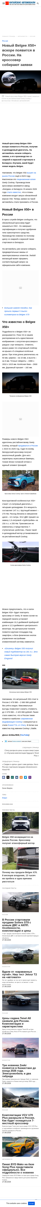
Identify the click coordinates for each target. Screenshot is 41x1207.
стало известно (14, 192)
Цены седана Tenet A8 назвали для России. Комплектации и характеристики (16, 1022)
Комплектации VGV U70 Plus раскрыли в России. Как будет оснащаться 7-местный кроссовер (18, 1119)
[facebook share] (3, 777)
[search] (38, 3)
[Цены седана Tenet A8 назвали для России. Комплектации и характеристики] (20, 1001)
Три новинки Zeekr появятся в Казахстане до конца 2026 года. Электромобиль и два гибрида (19, 1071)
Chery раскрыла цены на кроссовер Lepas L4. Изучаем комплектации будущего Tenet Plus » (21, 753)
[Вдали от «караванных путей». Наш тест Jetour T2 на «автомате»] (20, 954)
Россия (32, 36)
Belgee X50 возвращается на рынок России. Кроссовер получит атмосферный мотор (18, 840)
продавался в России (28, 446)
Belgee (4, 798)
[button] (20, 382)
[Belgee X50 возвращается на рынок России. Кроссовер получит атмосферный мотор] (20, 823)
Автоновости (22, 36)
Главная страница (8, 36)
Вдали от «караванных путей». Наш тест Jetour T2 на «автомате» (19, 974)
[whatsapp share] (12, 777)
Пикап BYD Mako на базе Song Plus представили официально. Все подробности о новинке (18, 1168)
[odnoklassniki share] (21, 777)
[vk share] (16, 777)
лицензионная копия (26, 179)
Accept (31, 1203)
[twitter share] (8, 777)
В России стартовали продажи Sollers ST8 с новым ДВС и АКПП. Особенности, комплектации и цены (16, 925)
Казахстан (6, 966)
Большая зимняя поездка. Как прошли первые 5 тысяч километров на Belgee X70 (18, 311)
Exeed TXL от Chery (17, 725)
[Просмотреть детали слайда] (21, 742)
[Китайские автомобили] (20, 3)
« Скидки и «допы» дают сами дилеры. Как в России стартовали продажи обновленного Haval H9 (20, 767)
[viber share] (29, 777)
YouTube (24, 735)
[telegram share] (25, 777)
